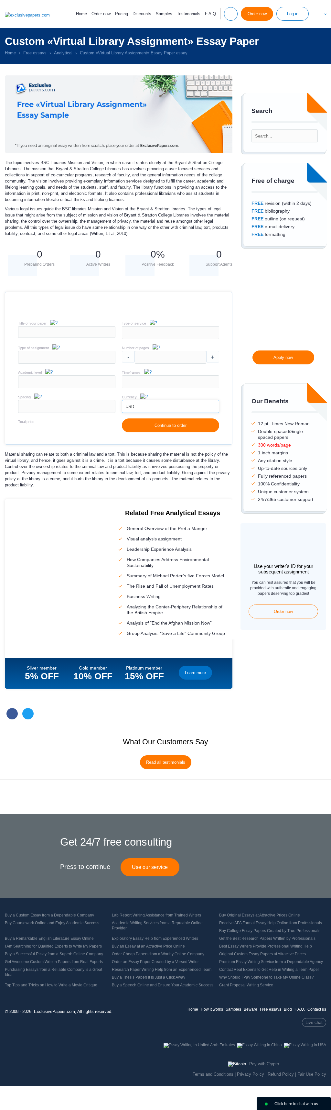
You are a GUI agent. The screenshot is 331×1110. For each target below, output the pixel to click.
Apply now (283, 357)
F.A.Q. (211, 13)
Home (81, 13)
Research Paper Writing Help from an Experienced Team (161, 969)
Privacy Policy (250, 1074)
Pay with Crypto (264, 1063)
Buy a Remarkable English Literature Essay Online (49, 938)
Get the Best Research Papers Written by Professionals (267, 938)
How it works (212, 1009)
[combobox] (170, 337)
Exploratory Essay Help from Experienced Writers (155, 938)
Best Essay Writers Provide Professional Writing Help (265, 946)
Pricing (121, 13)
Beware (250, 1009)
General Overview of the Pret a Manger (167, 528)
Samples (164, 13)
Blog (288, 1009)
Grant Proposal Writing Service (246, 985)
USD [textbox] (129, 406)
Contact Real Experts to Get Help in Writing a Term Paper (269, 969)
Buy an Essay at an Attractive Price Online (148, 946)
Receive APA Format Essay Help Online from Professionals (270, 923)
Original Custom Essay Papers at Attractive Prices (262, 954)
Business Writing (144, 596)
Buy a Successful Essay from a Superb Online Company (54, 954)
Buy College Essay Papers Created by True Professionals (269, 930)
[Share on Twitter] (28, 713)
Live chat (314, 1022)
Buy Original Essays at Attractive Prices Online (259, 915)
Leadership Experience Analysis (159, 549)
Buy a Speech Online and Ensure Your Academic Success (162, 985)
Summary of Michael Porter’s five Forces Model (175, 575)
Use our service (150, 867)
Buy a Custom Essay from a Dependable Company (49, 915)
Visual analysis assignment (154, 538)
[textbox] (170, 332)
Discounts (142, 13)
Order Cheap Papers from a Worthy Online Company (158, 954)
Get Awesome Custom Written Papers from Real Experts (54, 962)
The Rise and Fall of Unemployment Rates (170, 586)
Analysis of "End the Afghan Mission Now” (169, 623)
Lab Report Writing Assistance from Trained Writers (156, 915)
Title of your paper (32, 323)
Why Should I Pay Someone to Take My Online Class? (266, 977)
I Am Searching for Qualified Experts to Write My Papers (53, 946)
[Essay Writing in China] (259, 1045)
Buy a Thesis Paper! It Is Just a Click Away (148, 977)
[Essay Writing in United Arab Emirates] (199, 1045)
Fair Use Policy (311, 1074)
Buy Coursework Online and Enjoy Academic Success (52, 923)
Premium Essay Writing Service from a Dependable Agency (271, 962)
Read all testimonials (165, 762)
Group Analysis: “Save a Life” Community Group (176, 633)
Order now (101, 14)
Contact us (316, 1009)
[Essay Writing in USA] (305, 1045)
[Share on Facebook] (12, 713)
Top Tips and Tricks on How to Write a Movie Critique (51, 985)
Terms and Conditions (213, 1074)
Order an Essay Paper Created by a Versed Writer (155, 962)
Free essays (270, 1009)
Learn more (195, 672)
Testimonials (188, 13)
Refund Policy (281, 1074)
